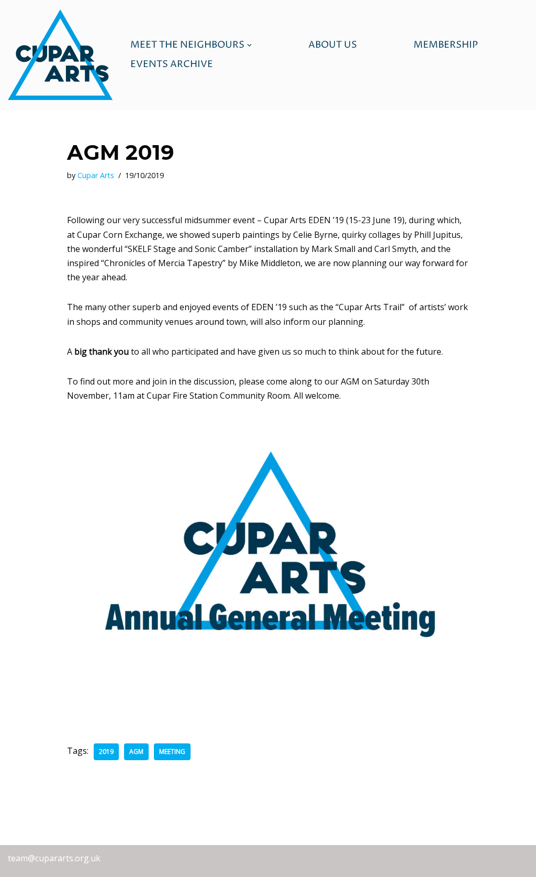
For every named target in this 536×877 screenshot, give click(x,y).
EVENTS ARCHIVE (171, 64)
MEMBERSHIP (446, 45)
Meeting (172, 751)
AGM (136, 751)
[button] (249, 45)
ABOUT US (332, 45)
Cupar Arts (95, 175)
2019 (106, 751)
